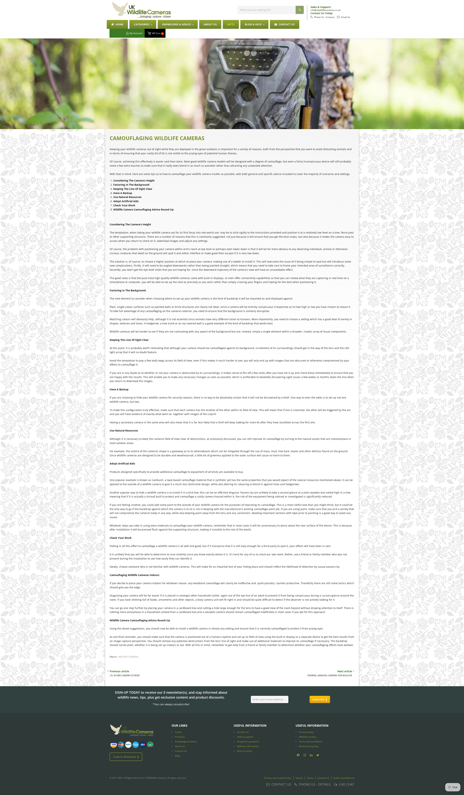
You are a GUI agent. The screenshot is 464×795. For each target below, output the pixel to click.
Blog (177, 755)
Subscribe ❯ (319, 699)
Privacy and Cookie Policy (277, 778)
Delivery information (247, 746)
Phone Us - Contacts (324, 17)
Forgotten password (247, 741)
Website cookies (307, 736)
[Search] (300, 10)
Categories (142, 24)
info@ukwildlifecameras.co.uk (325, 10)
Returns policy (244, 751)
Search (299, 778)
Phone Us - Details (314, 784)
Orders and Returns (343, 778)
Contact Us (286, 24)
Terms (310, 778)
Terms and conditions (310, 741)
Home (119, 24)
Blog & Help (253, 24)
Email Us (345, 17)
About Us (210, 24)
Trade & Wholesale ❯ (126, 757)
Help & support (244, 736)
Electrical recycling (308, 746)
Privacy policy (306, 732)
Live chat (346, 784)
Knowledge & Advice (177, 24)
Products (179, 736)
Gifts (230, 24)
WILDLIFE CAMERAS (128, 656)
